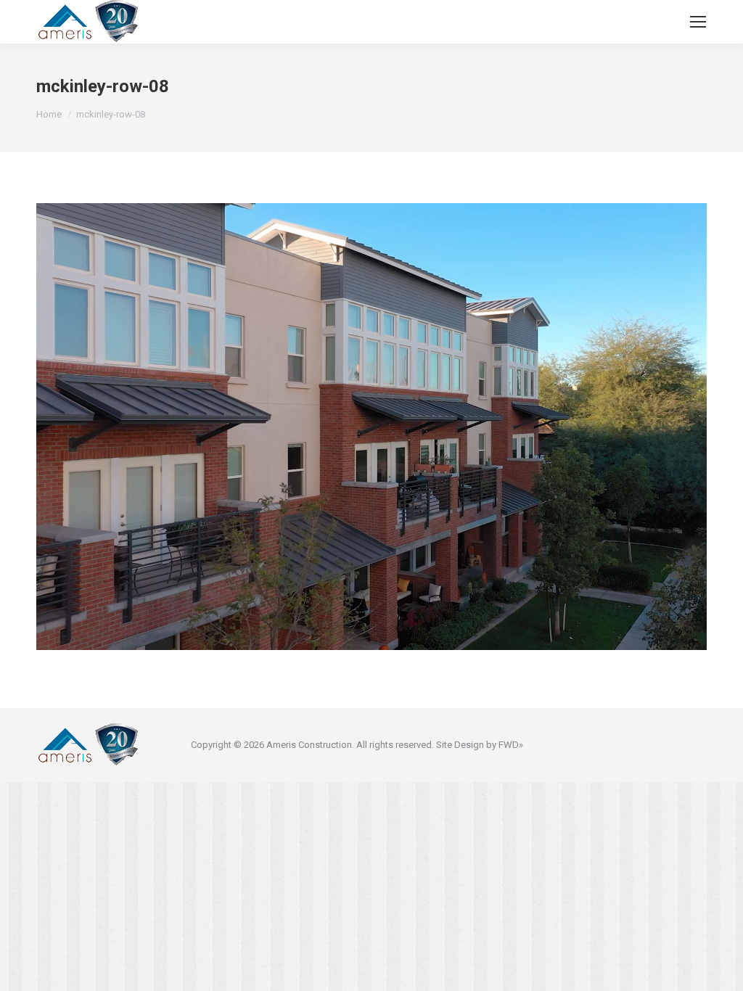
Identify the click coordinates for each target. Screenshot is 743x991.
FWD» (510, 744)
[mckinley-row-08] (371, 426)
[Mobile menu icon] (698, 21)
